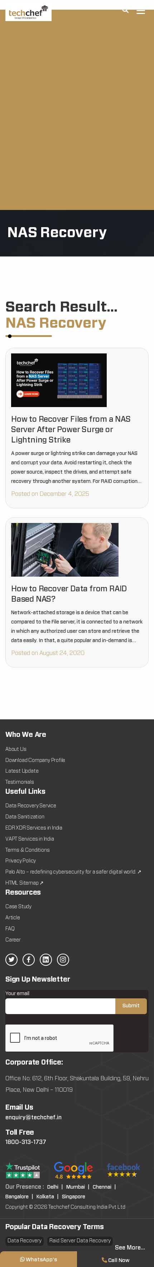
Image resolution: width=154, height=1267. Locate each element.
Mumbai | (78, 1187)
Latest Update (21, 771)
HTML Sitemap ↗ (24, 883)
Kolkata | (48, 1196)
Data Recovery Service (30, 805)
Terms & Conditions (27, 850)
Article (12, 917)
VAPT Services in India (29, 839)
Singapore (73, 1196)
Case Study (18, 906)
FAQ (9, 928)
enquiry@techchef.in (33, 1117)
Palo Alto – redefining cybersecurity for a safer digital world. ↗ (73, 872)
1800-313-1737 (25, 1142)
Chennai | (104, 1187)
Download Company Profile (35, 760)
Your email (17, 993)
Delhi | (55, 1187)
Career (13, 940)
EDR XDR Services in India (33, 828)
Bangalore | (19, 1196)
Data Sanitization (24, 817)
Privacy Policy (20, 861)
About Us (15, 749)
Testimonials (19, 782)
